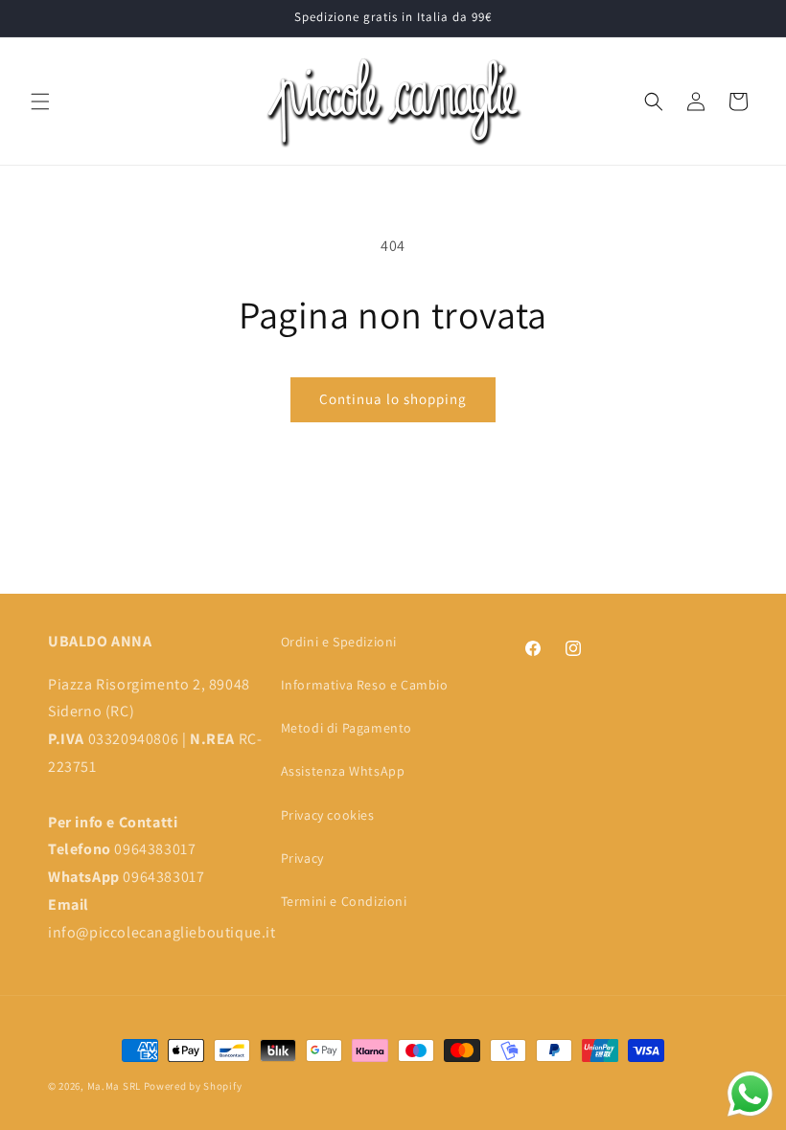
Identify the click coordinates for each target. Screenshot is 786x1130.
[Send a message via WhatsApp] (750, 1094)
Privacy (302, 858)
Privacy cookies (328, 815)
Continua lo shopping (393, 399)
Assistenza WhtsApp (343, 771)
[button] (40, 101)
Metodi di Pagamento (346, 727)
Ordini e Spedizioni (339, 641)
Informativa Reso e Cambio (365, 684)
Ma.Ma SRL (114, 1086)
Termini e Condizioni (344, 901)
